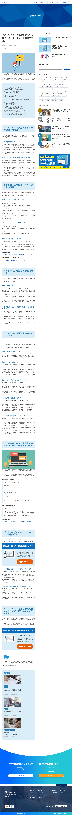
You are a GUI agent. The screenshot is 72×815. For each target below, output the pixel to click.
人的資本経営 (61, 93)
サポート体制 (33, 797)
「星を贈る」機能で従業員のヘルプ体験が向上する (14, 114)
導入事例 (52, 2)
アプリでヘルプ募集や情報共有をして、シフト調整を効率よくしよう (16, 116)
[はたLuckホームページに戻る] (8, 2)
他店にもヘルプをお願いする (10, 104)
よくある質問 (63, 792)
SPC (41, 82)
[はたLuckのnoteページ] (6, 796)
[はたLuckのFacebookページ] (10, 796)
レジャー (42, 93)
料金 (46, 2)
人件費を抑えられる (9, 98)
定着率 (53, 95)
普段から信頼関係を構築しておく (11, 103)
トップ (32, 790)
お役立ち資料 (55, 790)
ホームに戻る (61, 785)
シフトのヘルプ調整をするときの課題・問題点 (12, 87)
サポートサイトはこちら (61, 806)
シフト (5, 48)
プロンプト (65, 88)
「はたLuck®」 (21, 541)
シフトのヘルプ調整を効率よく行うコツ (11, 102)
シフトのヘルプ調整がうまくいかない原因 (11, 91)
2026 (51, 77)
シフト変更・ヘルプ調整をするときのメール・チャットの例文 (15, 110)
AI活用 (57, 77)
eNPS (51, 79)
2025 (46, 77)
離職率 (48, 100)
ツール (42, 88)
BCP (62, 77)
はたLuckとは (35, 2)
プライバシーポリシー (9, 813)
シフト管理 (41, 792)
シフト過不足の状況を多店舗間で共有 (12, 107)
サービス (61, 84)
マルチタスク (64, 91)
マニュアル (48, 91)
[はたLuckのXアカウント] (8, 796)
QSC (65, 79)
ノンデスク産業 (56, 88)
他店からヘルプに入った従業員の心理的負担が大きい (15, 89)
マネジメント (56, 91)
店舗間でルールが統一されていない (12, 95)
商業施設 (42, 95)
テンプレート (49, 88)
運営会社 (17, 813)
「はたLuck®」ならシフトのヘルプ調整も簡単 (12, 111)
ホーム (6, 785)
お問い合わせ (65, 2)
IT (60, 79)
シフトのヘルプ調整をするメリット (10, 96)
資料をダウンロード (52, 775)
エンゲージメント (43, 84)
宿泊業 (59, 95)
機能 (42, 2)
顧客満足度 (55, 100)
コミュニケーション (53, 84)
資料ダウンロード (25, 562)
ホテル (42, 91)
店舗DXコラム (11, 785)
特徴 (32, 792)
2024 (41, 77)
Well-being (52, 82)
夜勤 (48, 95)
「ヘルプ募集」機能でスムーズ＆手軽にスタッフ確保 (15, 113)
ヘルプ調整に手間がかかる (10, 88)
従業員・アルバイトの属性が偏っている (12, 92)
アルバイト (59, 82)
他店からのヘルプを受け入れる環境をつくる (13, 106)
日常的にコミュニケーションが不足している (13, 93)
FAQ (57, 2)
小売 (64, 95)
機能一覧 (41, 790)
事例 (48, 93)
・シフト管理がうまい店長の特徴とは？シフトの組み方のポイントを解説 (16, 521)
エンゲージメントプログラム (44, 795)
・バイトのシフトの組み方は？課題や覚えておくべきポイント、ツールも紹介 (17, 254)
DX (45, 79)
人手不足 (53, 93)
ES (55, 79)
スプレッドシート (64, 86)
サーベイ (42, 86)
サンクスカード (49, 86)
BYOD (68, 77)
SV (46, 82)
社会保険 (42, 100)
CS (41, 79)
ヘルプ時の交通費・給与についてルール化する (14, 108)
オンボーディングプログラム (44, 797)
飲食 (61, 100)
